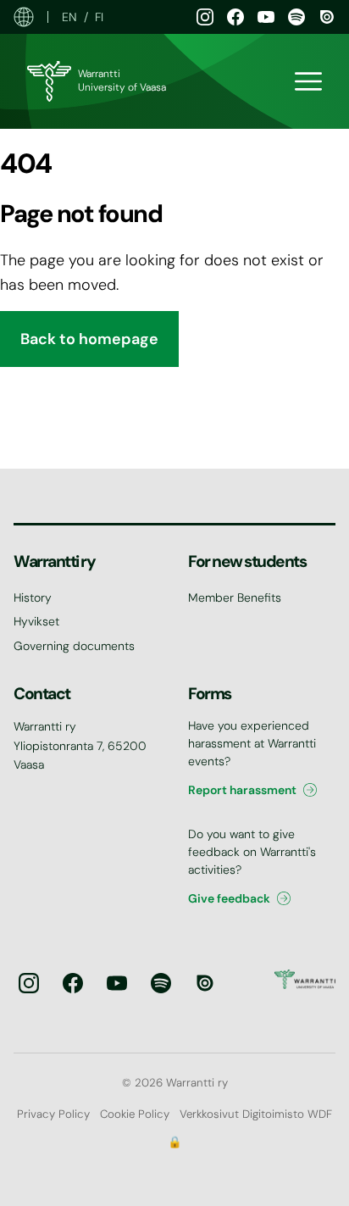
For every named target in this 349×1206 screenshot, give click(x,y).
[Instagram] (205, 16)
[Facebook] (235, 16)
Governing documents (74, 645)
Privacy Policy (53, 1114)
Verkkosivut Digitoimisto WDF (256, 1114)
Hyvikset (36, 621)
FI (99, 17)
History (33, 597)
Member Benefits (234, 597)
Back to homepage (89, 339)
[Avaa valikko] (308, 81)
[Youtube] (266, 16)
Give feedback (229, 898)
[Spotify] (296, 16)
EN (69, 17)
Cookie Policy (134, 1114)
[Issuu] (327, 16)
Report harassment (242, 790)
